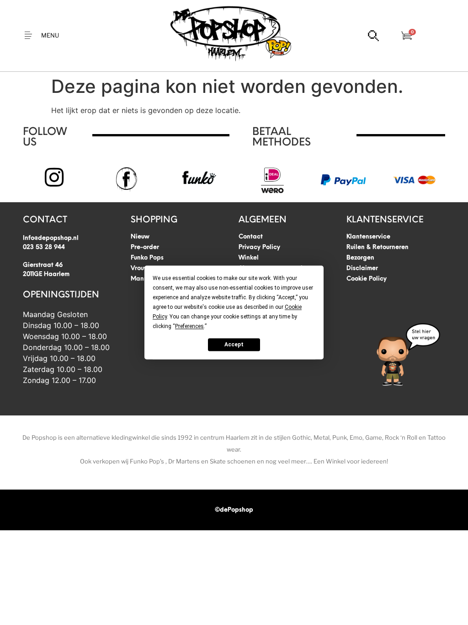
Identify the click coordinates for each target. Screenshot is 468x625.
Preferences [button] (189, 326)
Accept (234, 344)
